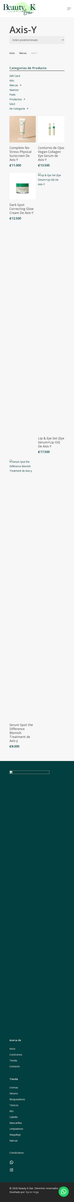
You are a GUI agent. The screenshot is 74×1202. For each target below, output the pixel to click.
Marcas (23, 53)
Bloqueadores (17, 1099)
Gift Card (14, 75)
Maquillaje (15, 1134)
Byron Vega (32, 1192)
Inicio (12, 53)
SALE (12, 104)
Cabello (13, 1117)
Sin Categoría (17, 108)
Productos (15, 99)
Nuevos (14, 90)
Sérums (13, 1093)
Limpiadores (16, 1128)
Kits (11, 80)
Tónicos (13, 1105)
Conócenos (15, 1054)
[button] (64, 1191)
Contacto (14, 1066)
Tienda (13, 1060)
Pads (12, 94)
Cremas (13, 1087)
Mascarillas (15, 1123)
